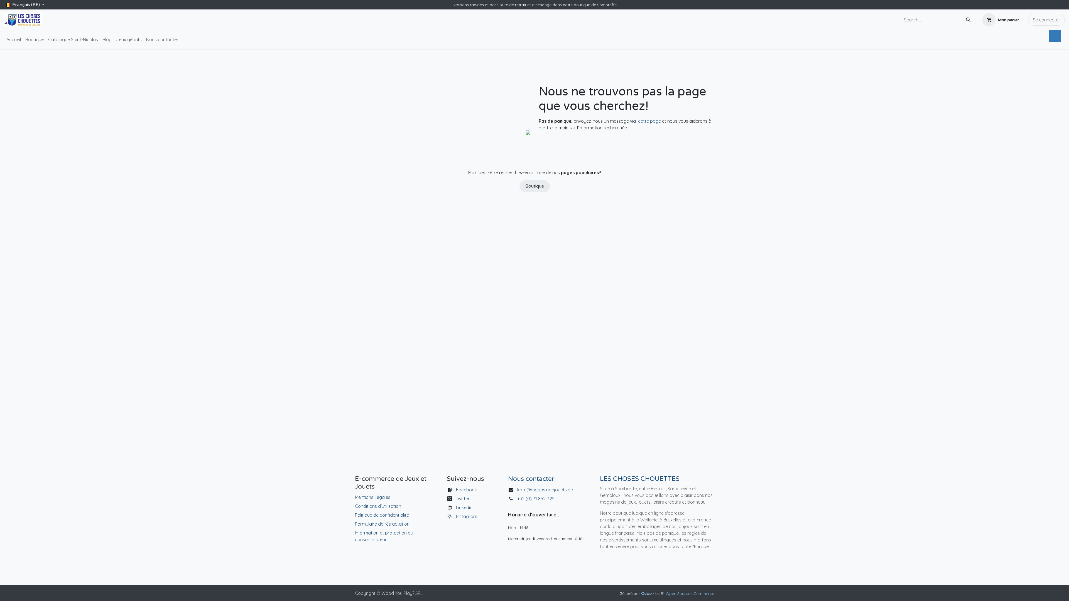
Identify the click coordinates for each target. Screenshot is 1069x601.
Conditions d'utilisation (378, 506)
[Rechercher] (968, 20)
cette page (649, 121)
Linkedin (464, 507)
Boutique (534, 186)
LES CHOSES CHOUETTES (640, 479)
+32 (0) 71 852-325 (536, 498)
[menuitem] (13, 39)
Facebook (466, 489)
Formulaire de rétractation (382, 524)
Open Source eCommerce (690, 593)
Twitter (463, 498)
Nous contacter (531, 479)
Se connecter (1046, 20)
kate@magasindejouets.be (545, 489)
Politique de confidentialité (382, 515)
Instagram (466, 516)
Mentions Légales (372, 497)
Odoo (647, 593)
